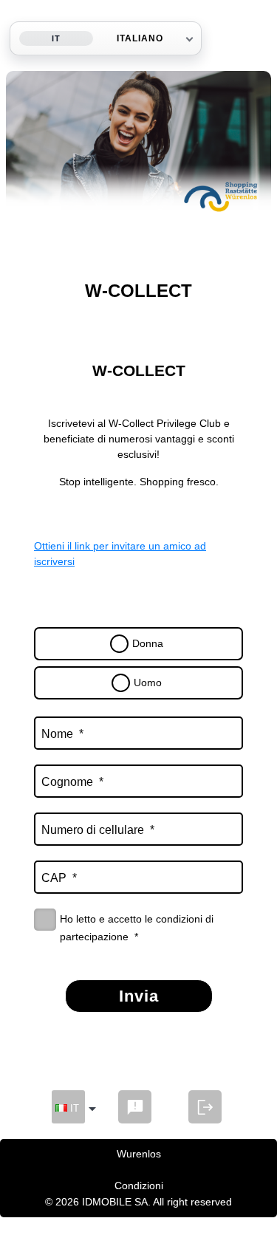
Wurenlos (139, 1154)
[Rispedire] (134, 1106)
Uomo (148, 682)
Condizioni (138, 1185)
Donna (147, 643)
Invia (139, 996)
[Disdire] (205, 1106)
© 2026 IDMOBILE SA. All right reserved (138, 1202)
